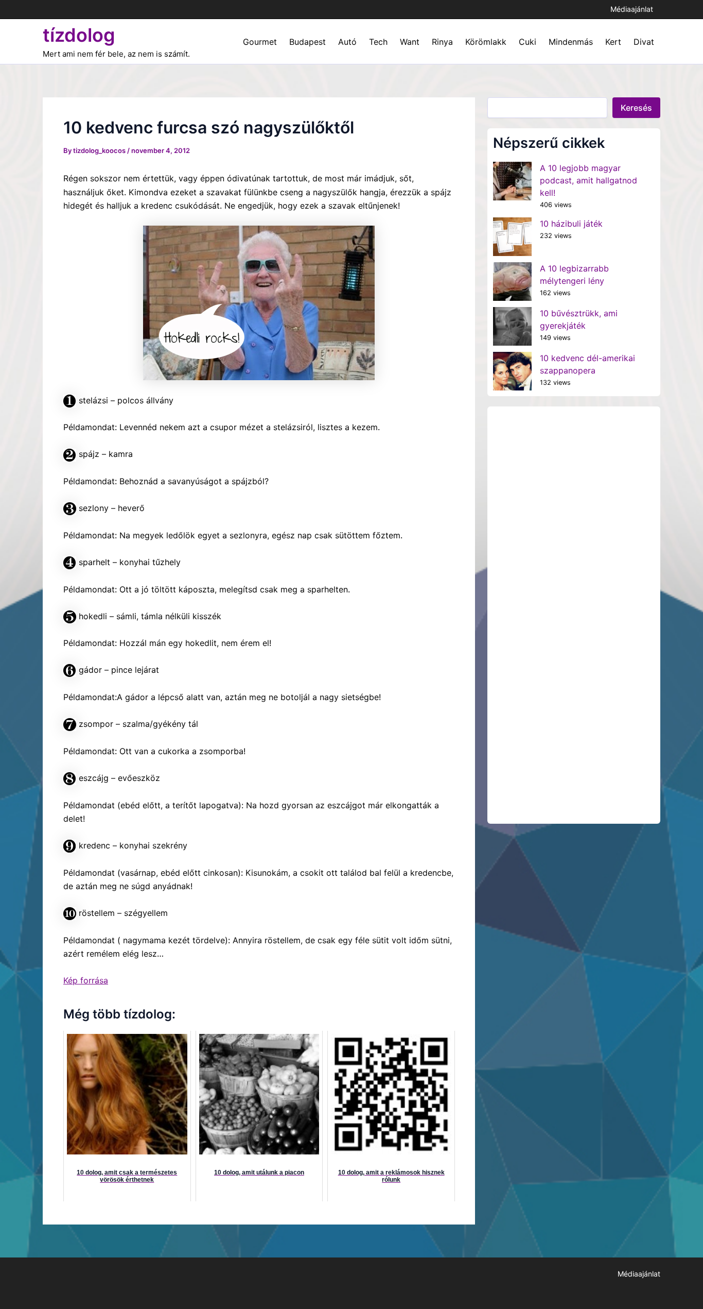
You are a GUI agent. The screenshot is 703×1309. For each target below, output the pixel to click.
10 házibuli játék (571, 223)
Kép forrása (85, 980)
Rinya (442, 42)
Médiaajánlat (631, 9)
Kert (613, 42)
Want (409, 42)
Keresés (636, 108)
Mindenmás (571, 42)
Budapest (307, 42)
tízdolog (79, 35)
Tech (378, 42)
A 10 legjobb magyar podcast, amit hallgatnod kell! (588, 180)
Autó (347, 42)
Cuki (527, 42)
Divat (644, 42)
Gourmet (260, 42)
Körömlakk (485, 42)
